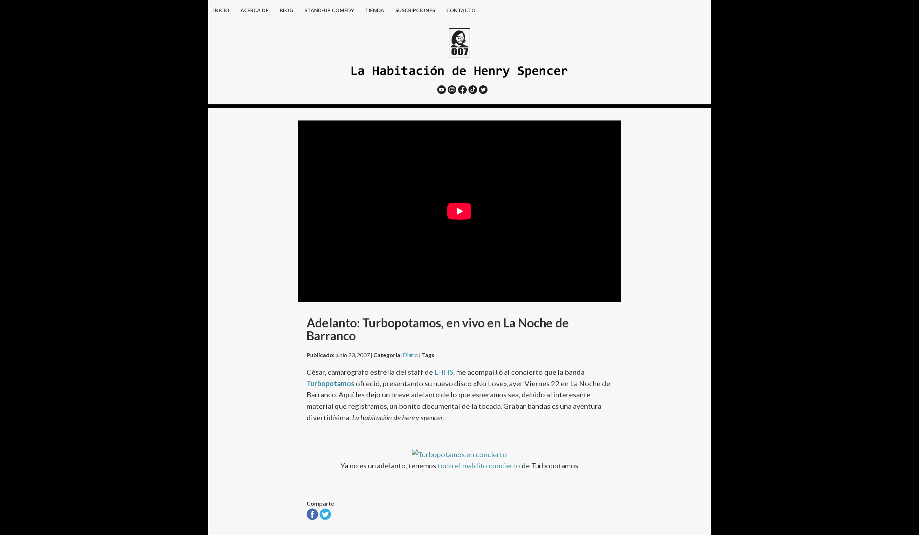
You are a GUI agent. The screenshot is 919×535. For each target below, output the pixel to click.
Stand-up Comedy (329, 10)
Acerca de (255, 10)
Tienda (374, 10)
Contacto (461, 10)
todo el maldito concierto (479, 465)
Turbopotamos (330, 383)
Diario (410, 354)
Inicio (221, 10)
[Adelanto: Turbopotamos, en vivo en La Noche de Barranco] (312, 517)
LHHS (444, 372)
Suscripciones (415, 10)
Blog (286, 10)
